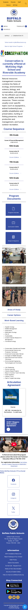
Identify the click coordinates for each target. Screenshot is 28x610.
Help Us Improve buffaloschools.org (13, 574)
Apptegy (17, 607)
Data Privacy (13, 559)
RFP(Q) (15, 5)
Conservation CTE (18, 35)
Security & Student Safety (13, 571)
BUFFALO (7, 35)
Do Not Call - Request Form (13, 565)
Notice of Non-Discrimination (13, 568)
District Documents (13, 562)
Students (5, 2)
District (8, 5)
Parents (13, 2)
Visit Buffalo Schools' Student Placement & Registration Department (14, 464)
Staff (19, 2)
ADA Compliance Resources (13, 553)
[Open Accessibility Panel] (24, 606)
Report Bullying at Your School (13, 556)
